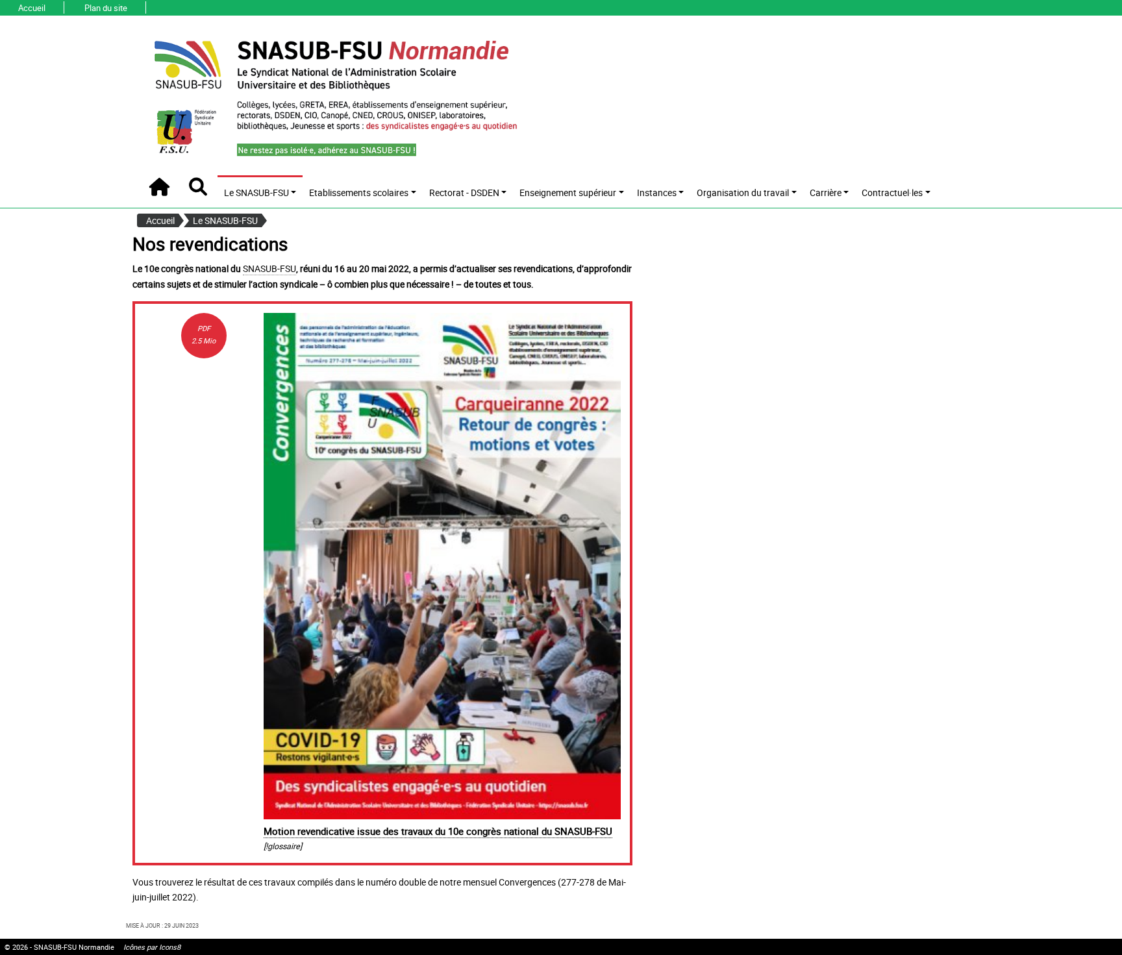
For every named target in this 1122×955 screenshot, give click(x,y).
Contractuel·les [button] (892, 192)
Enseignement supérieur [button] (567, 192)
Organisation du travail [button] (743, 192)
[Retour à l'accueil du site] (334, 96)
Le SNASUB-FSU (225, 220)
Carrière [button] (826, 192)
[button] (198, 187)
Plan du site (105, 8)
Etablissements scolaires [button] (358, 192)
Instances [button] (657, 192)
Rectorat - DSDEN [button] (464, 192)
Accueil (31, 8)
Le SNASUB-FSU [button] (256, 192)
